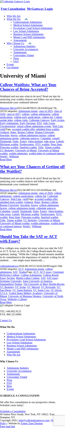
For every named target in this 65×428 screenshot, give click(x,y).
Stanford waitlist (28, 147)
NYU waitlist (42, 144)
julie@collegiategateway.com (33, 420)
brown (14, 135)
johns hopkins (35, 141)
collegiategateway (9, 266)
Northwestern (27, 144)
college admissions (40, 114)
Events (10, 389)
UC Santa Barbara (22, 290)
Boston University (44, 132)
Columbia (45, 138)
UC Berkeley (7, 150)
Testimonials (13, 374)
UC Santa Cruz (41, 290)
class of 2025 (46, 111)
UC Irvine (20, 287)
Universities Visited (17, 377)
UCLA (4, 293)
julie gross (49, 141)
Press (9, 380)
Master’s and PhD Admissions (22, 348)
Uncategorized (7, 126)
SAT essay (52, 278)
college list (47, 117)
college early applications (27, 117)
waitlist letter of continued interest (46, 153)
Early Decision (28, 123)
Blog (9, 386)
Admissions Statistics (18, 368)
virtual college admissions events (34, 126)
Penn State (56, 144)
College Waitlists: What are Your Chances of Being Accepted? (28, 86)
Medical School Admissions (21, 336)
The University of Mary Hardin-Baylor (43, 284)
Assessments (13, 351)
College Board (50, 275)
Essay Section (7, 278)
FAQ (9, 383)
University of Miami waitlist (15, 223)
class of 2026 (46, 193)
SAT (15, 272)
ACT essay (45, 272)
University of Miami (25, 150)
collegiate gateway (29, 138)
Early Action (57, 120)
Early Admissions (9, 123)
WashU (4, 156)
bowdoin (4, 135)
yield (2, 129)
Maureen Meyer (8, 108)
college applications (23, 196)
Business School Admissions (22, 345)
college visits (21, 120)
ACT (21, 269)
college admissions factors (32, 135)
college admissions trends (21, 208)
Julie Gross (49, 123)
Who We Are (13, 354)
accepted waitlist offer (23, 129)
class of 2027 (13, 114)
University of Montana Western (24, 296)
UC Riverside (48, 287)
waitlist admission (18, 153)
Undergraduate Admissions (21, 333)
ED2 (39, 123)
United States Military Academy (25, 293)
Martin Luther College (28, 278)
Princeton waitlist (9, 147)
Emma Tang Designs (32, 423)
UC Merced (33, 287)
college (25, 114)
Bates (13, 132)
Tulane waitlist (52, 147)
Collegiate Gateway (39, 120)
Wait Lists (57, 126)
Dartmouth (5, 141)
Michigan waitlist (9, 144)
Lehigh (60, 141)
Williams (13, 156)
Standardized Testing (11, 284)
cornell (55, 138)
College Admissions (31, 275)
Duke (15, 141)
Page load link (7, 426)
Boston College (26, 132)
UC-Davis (56, 290)
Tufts (40, 147)
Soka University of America (37, 281)
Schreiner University (11, 281)
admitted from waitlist (47, 129)
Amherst (4, 132)
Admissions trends (28, 111)
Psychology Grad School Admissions (26, 339)
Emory (23, 141)
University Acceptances (19, 371)
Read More (6, 159)
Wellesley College (17, 299)
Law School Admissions (19, 342)
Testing (22, 272)
